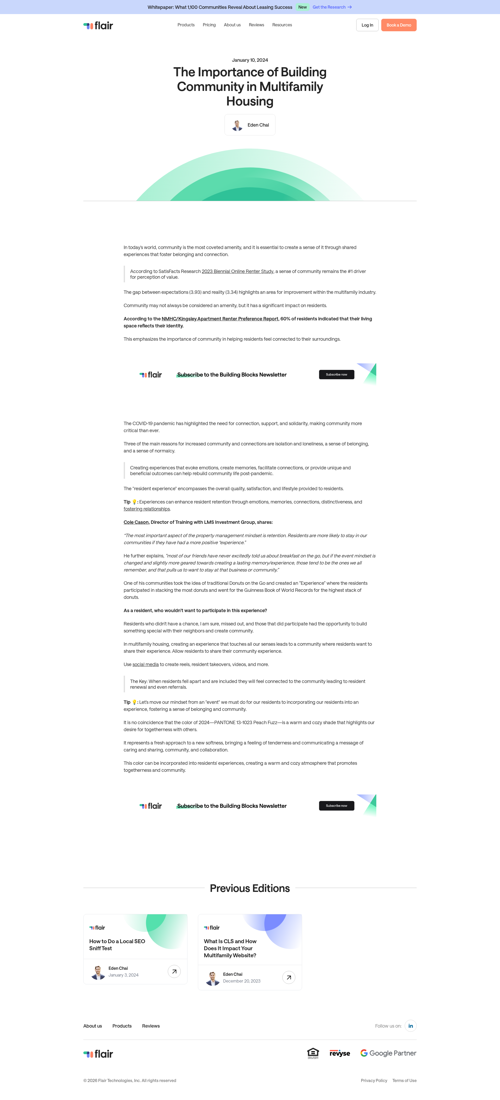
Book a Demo (399, 24)
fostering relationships (147, 509)
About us (232, 24)
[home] (98, 25)
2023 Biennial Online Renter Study (237, 271)
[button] (186, 25)
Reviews (256, 24)
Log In (367, 24)
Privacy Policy (374, 1080)
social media (146, 664)
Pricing (209, 24)
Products (122, 1026)
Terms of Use (404, 1080)
